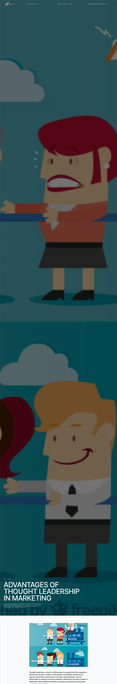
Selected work (33, 4)
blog (65, 4)
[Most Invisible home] (10, 3)
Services (60, 4)
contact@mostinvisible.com (98, 4)
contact (70, 4)
